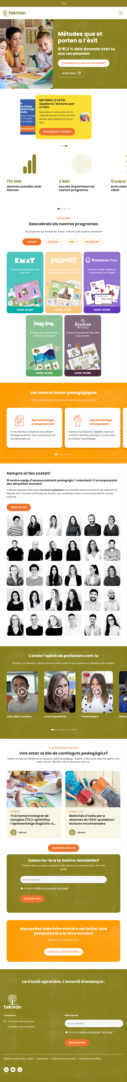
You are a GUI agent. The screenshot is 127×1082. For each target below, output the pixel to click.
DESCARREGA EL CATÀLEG (30, 129)
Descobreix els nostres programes (83, 63)
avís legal (63, 888)
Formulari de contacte (21, 1021)
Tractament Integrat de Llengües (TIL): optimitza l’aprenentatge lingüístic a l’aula (31, 822)
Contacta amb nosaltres (63, 951)
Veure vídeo (69, 73)
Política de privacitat (64, 1058)
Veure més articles (63, 848)
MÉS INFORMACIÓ (52, 131)
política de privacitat (45, 888)
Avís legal (42, 1058)
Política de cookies (90, 1058)
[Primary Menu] (121, 13)
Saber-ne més (19, 507)
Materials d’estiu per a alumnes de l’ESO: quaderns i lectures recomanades (92, 820)
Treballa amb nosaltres (21, 1026)
